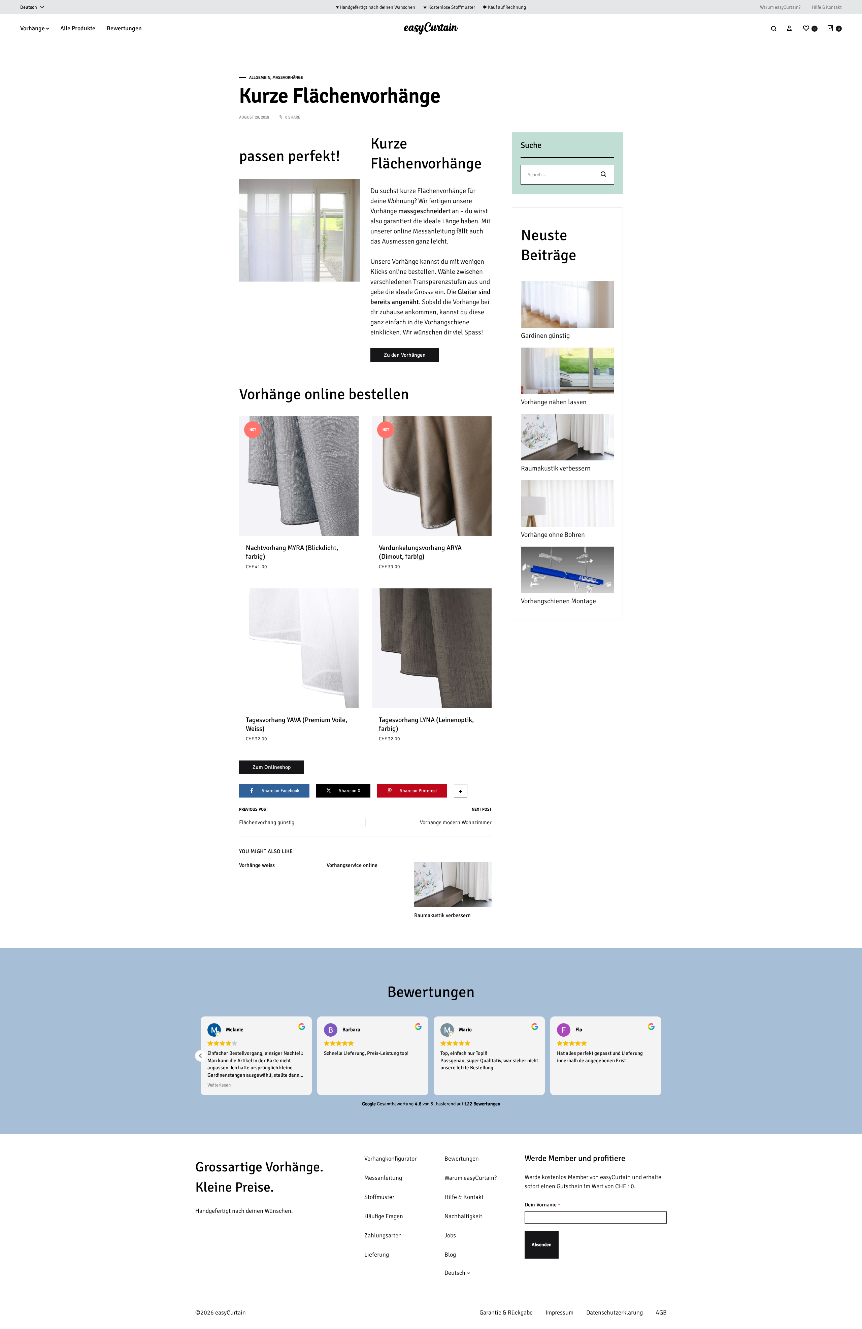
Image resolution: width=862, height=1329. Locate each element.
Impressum (559, 1312)
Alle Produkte (77, 28)
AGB (661, 1312)
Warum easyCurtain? (780, 7)
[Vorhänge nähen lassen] (567, 372)
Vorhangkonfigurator (390, 1158)
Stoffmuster (379, 1197)
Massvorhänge (287, 77)
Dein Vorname (542, 1204)
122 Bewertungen (482, 1104)
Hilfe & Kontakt (827, 7)
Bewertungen (124, 28)
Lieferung (376, 1254)
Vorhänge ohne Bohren (553, 534)
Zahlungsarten (383, 1235)
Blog (450, 1254)
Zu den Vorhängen (405, 355)
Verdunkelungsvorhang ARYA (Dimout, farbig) (420, 552)
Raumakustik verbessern (442, 915)
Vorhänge (32, 28)
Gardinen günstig (545, 335)
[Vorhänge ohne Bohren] (567, 505)
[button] (201, 1056)
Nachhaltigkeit (463, 1216)
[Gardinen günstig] (567, 306)
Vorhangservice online (352, 865)
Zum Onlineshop (272, 767)
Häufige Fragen (383, 1216)
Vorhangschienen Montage (558, 601)
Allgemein (259, 77)
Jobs (450, 1235)
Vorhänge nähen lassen (554, 402)
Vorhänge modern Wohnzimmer (456, 822)
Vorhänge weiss (257, 865)
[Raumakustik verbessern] (567, 438)
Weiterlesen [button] (219, 1085)
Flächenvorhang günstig (266, 822)
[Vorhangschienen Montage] (567, 571)
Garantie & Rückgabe (506, 1312)
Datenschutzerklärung (614, 1312)
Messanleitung (383, 1177)
